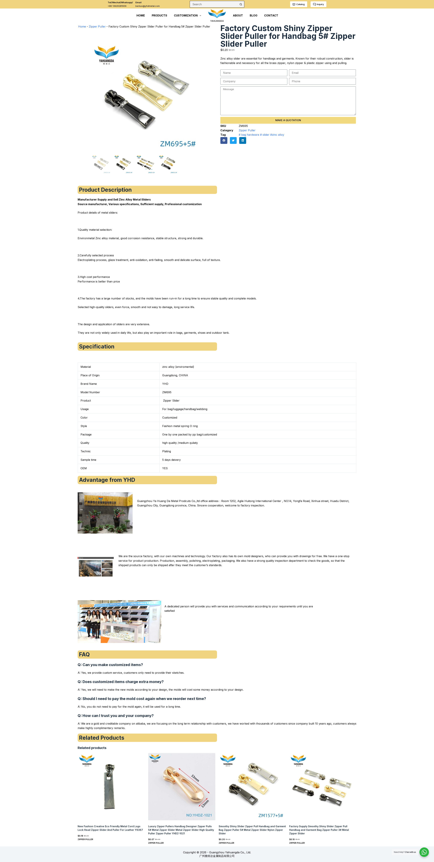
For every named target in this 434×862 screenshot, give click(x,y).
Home (82, 26)
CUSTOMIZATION (186, 15)
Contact (271, 15)
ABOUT (238, 15)
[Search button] (241, 4)
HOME (140, 15)
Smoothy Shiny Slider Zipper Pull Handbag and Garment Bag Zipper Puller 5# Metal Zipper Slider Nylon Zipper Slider (252, 830)
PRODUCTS (159, 15)
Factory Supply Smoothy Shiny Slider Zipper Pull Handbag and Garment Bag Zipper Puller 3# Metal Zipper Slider (319, 830)
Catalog (300, 4)
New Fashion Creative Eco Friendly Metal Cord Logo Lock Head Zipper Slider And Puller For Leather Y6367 (110, 828)
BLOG (253, 15)
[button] (223, 140)
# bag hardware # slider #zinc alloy (261, 134)
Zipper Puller (97, 26)
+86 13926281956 (117, 6)
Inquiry (320, 4)
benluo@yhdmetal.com (147, 6)
